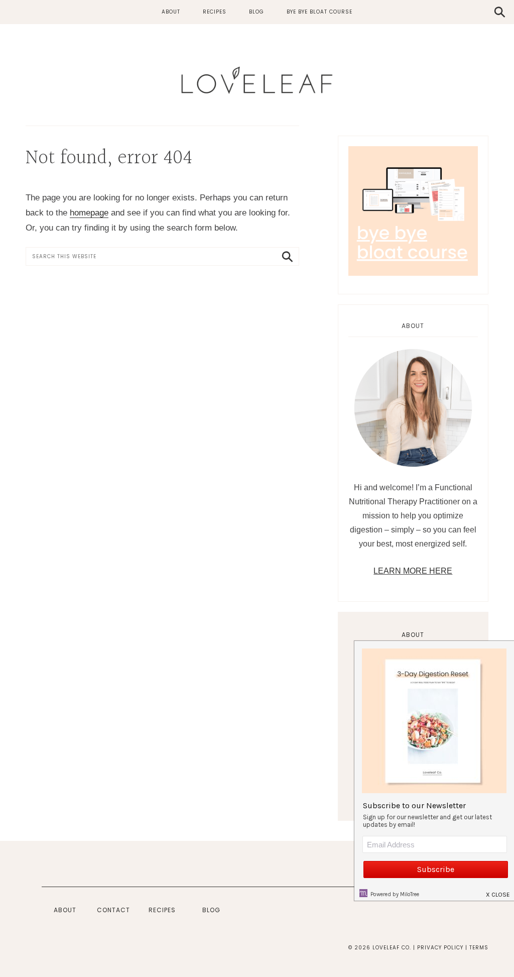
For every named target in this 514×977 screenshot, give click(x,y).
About (413, 634)
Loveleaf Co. (257, 80)
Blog (211, 910)
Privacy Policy (440, 947)
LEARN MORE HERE (412, 571)
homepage (89, 213)
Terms (478, 947)
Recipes (162, 910)
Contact (113, 910)
